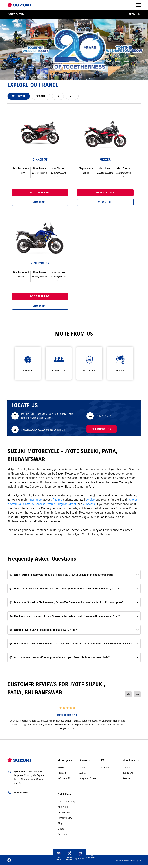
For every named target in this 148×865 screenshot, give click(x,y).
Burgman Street (66, 504)
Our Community (66, 801)
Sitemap (62, 834)
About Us (63, 807)
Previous (128, 694)
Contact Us (64, 812)
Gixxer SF (29, 504)
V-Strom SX (14, 504)
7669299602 (103, 415)
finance (57, 499)
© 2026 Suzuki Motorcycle (128, 860)
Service (126, 778)
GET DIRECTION (102, 429)
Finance (127, 767)
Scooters (84, 760)
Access (40, 504)
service (90, 499)
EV (102, 760)
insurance (35, 499)
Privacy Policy (65, 818)
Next (137, 694)
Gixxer (133, 499)
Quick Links (64, 794)
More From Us (131, 760)
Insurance (128, 773)
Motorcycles (65, 760)
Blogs (61, 823)
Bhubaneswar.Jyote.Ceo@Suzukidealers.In (43, 429)
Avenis (51, 504)
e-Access (89, 504)
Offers (61, 828)
